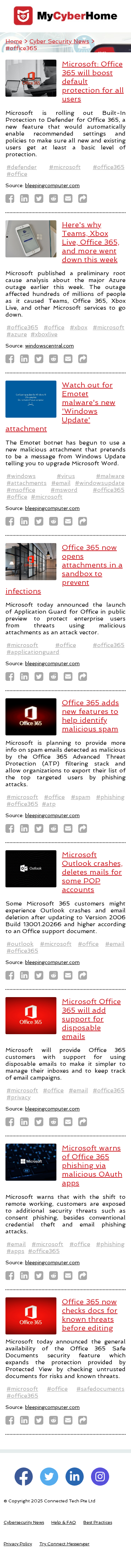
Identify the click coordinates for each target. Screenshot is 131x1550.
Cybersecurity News (24, 1522)
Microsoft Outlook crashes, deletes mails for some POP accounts (92, 872)
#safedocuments (100, 1388)
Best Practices (97, 1522)
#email (61, 482)
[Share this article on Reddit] (55, 200)
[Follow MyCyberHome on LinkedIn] (75, 1476)
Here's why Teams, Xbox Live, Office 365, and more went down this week (90, 242)
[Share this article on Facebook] (12, 200)
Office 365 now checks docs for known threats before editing (90, 1314)
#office (17, 173)
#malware (110, 476)
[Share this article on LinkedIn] (26, 200)
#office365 (108, 167)
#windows (21, 476)
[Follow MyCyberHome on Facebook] (24, 1476)
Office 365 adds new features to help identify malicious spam (90, 715)
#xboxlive (44, 334)
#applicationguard (33, 651)
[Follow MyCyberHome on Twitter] (49, 1476)
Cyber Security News (59, 41)
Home (13, 41)
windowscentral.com (49, 346)
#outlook (20, 943)
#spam (80, 797)
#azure (17, 334)
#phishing (110, 797)
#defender (22, 167)
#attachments (27, 482)
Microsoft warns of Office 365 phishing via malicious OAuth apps (92, 1165)
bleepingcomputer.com (52, 185)
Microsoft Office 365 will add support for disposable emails (91, 1019)
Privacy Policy (18, 1543)
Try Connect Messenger (64, 1543)
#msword (64, 489)
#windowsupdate (99, 482)
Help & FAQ (63, 1522)
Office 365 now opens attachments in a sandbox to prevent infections (64, 569)
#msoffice (21, 489)
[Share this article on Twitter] (41, 200)
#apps (15, 1251)
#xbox (78, 327)
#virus (66, 476)
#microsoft (65, 167)
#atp (49, 803)
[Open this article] (84, 200)
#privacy (19, 1097)
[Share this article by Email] (70, 200)
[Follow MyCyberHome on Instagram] (100, 1476)
